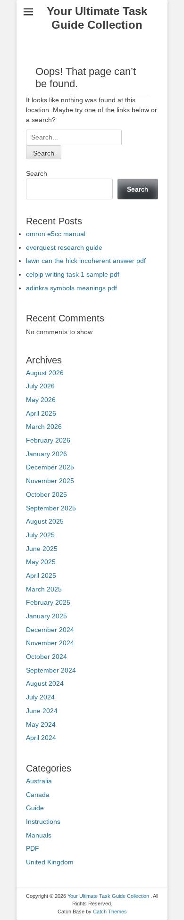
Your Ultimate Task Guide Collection (97, 18)
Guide (35, 808)
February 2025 (48, 602)
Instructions (43, 821)
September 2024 (51, 670)
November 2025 (50, 481)
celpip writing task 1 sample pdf (72, 274)
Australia (39, 781)
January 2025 (46, 616)
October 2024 (46, 656)
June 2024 (42, 711)
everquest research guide (64, 247)
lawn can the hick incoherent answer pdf (86, 260)
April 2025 (41, 575)
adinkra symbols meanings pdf (71, 288)
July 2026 (40, 386)
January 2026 (46, 454)
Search (36, 173)
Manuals (38, 835)
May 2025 (41, 562)
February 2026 (48, 440)
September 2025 (51, 508)
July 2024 (40, 697)
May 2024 (41, 724)
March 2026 (44, 426)
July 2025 (40, 535)
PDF (32, 848)
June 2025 (42, 548)
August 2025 (45, 521)
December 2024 (50, 629)
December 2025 (50, 467)
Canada (38, 794)
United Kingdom (50, 862)
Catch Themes (110, 911)
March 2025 (44, 589)
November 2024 (50, 643)
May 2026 (41, 399)
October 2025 (46, 494)
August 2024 (45, 683)
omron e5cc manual (55, 234)
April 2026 (41, 413)
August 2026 (45, 373)
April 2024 (41, 737)
